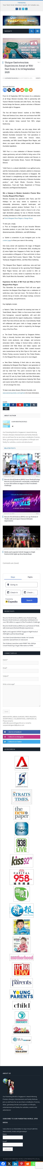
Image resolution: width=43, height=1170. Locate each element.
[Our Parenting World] (21, 20)
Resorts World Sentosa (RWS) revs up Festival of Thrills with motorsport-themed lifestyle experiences (21, 519)
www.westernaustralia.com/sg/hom (14, 393)
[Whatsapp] (26, 90)
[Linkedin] (13, 90)
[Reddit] (22, 90)
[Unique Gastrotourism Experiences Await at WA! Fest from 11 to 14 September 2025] (21, 48)
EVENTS (38, 78)
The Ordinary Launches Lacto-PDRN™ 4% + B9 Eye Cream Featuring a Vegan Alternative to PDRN (19, 644)
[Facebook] (5, 90)
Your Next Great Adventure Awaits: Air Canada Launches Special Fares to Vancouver (22, 5)
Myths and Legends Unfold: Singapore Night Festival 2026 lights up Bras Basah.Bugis (19, 553)
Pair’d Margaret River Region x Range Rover (18, 218)
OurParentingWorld (12, 78)
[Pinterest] (18, 90)
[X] (9, 90)
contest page (7, 240)
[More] (31, 90)
